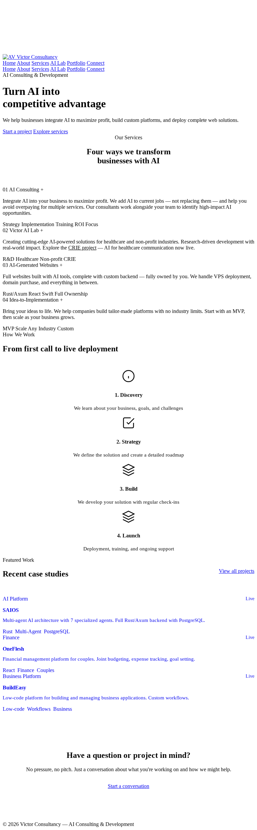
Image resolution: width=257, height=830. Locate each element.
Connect (95, 63)
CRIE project (82, 248)
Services (40, 63)
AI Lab (58, 63)
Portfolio (76, 63)
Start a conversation (128, 786)
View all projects (236, 571)
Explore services (50, 131)
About (23, 63)
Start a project (17, 131)
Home (9, 63)
